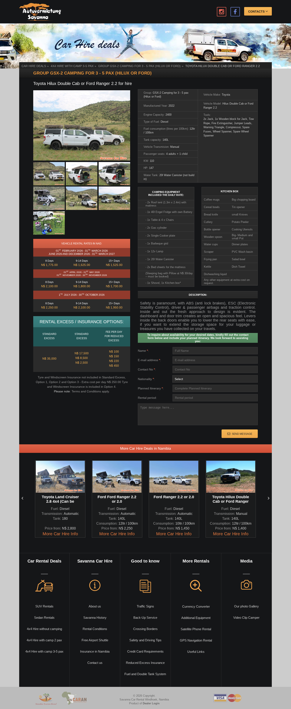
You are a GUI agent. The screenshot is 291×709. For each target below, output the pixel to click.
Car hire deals (34, 66)
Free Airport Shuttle (95, 640)
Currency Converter (196, 606)
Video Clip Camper (246, 617)
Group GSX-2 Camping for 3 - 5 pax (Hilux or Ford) (139, 66)
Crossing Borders (145, 629)
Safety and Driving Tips (145, 640)
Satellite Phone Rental (196, 629)
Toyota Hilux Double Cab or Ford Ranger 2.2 (222, 66)
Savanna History (95, 617)
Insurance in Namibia (94, 651)
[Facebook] (235, 11)
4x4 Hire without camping (44, 629)
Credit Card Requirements (145, 651)
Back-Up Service (145, 617)
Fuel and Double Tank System (145, 674)
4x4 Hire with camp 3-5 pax (72, 66)
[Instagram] (221, 11)
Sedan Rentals (44, 617)
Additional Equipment (195, 618)
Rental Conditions (95, 629)
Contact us (94, 663)
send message (242, 433)
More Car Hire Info (60, 533)
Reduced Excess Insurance (145, 663)
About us (95, 606)
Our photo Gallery (246, 606)
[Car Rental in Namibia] (40, 12)
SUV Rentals (44, 606)
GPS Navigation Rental (196, 640)
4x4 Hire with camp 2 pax (44, 640)
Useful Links (196, 651)
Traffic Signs (145, 606)
